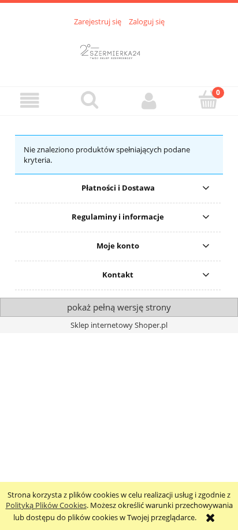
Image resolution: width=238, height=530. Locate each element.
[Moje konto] (148, 100)
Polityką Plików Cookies (46, 505)
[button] (30, 100)
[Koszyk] (208, 99)
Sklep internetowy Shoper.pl (119, 325)
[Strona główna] (119, 49)
